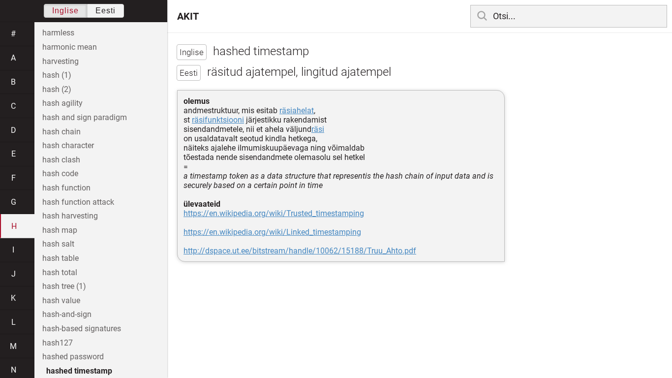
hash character (68, 145)
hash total (59, 272)
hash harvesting (70, 215)
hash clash (61, 159)
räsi (317, 129)
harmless (58, 32)
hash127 (57, 342)
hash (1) (56, 75)
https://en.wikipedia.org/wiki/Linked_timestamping (272, 232)
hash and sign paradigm (84, 117)
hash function (66, 187)
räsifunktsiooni (218, 120)
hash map (59, 230)
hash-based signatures (81, 328)
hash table (60, 258)
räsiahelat (296, 110)
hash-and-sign (67, 314)
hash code (60, 173)
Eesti (105, 10)
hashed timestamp (79, 371)
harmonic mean (69, 47)
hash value (61, 300)
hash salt (58, 244)
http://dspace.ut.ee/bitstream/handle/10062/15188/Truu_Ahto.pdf (299, 250)
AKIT (188, 16)
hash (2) (56, 89)
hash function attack (78, 202)
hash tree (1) (64, 286)
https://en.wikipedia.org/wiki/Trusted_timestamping (273, 213)
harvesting (60, 61)
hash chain (61, 131)
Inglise (65, 10)
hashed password (73, 356)
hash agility (62, 103)
